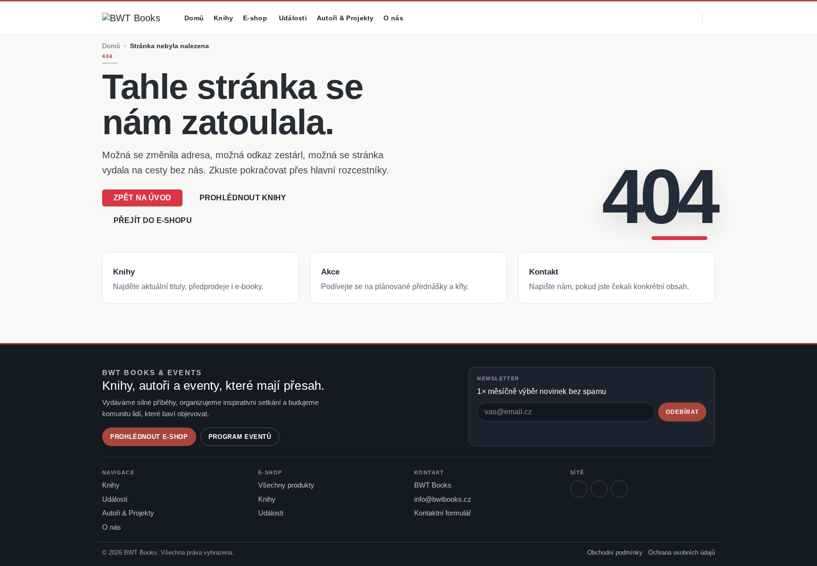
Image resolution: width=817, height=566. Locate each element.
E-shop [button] (255, 18)
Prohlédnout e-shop (149, 436)
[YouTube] (619, 488)
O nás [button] (393, 18)
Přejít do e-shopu (152, 220)
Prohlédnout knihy (243, 198)
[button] (653, 18)
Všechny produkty (286, 485)
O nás (111, 527)
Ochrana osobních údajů (681, 552)
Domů (194, 18)
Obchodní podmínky (615, 552)
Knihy (223, 18)
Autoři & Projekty (345, 18)
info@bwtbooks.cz (442, 499)
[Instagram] (599, 488)
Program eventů (240, 436)
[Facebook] (578, 488)
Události (293, 18)
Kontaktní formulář (442, 513)
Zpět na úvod (142, 198)
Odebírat (682, 412)
